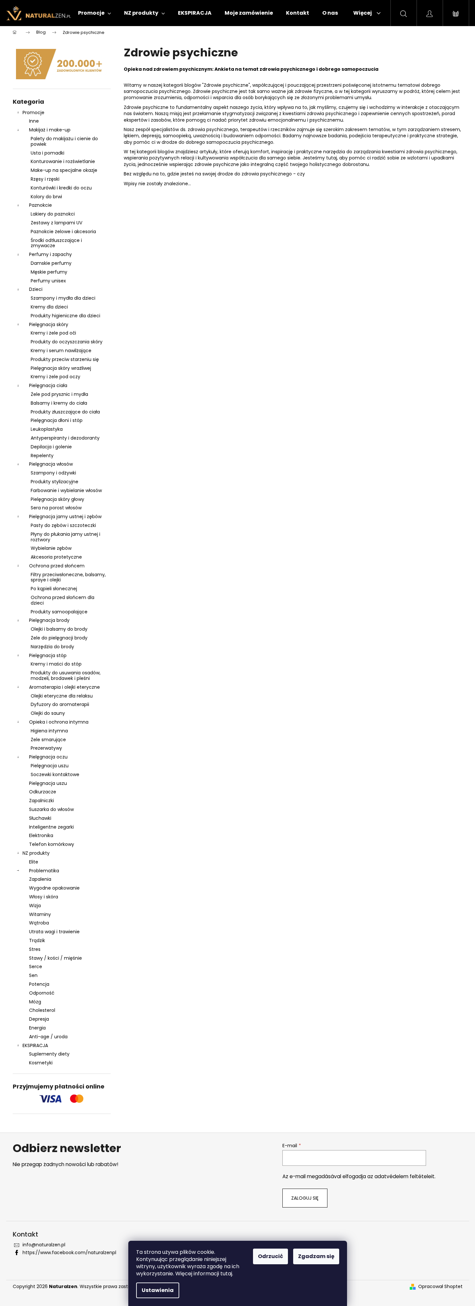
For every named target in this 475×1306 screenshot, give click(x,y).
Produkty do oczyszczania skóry (67, 341)
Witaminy (40, 914)
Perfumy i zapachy (50, 254)
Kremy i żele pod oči (53, 333)
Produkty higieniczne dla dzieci (65, 315)
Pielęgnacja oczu (48, 757)
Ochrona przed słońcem (57, 566)
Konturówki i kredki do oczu (61, 188)
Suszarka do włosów (51, 809)
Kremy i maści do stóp (56, 664)
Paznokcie (40, 205)
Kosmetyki (41, 1062)
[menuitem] (94, 13)
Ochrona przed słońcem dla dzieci (62, 600)
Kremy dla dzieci (49, 307)
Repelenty (42, 455)
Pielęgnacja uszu (50, 765)
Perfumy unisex (48, 281)
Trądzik (37, 940)
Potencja (39, 984)
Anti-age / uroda (48, 1036)
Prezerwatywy (46, 748)
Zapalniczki (41, 800)
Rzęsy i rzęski (45, 179)
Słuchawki (40, 818)
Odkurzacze (42, 791)
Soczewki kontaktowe (55, 774)
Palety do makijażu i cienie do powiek (64, 141)
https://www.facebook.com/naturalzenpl (69, 1252)
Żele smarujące (48, 739)
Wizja (35, 905)
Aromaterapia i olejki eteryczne (64, 687)
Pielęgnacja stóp (48, 655)
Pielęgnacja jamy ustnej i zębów (65, 516)
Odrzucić (270, 1256)
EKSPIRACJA (35, 1045)
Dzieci (35, 289)
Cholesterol (42, 1010)
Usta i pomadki (47, 153)
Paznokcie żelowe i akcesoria (63, 231)
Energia (37, 1028)
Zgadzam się (316, 1256)
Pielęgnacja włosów (51, 464)
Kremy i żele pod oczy (55, 376)
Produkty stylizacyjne (54, 481)
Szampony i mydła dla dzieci (63, 298)
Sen (33, 975)
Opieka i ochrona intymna (58, 722)
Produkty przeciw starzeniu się (65, 359)
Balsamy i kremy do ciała (59, 403)
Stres (34, 949)
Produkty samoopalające (59, 611)
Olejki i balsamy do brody (59, 629)
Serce (35, 966)
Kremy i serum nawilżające (61, 350)
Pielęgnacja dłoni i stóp (57, 420)
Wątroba (39, 923)
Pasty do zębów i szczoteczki (63, 525)
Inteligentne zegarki (51, 827)
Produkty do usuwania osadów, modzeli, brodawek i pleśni (66, 675)
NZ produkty (36, 853)
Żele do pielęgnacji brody (59, 638)
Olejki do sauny (48, 713)
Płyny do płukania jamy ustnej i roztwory (65, 537)
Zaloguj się (305, 1198)
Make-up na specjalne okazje (64, 170)
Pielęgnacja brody (49, 620)
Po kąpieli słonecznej (54, 588)
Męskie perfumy (49, 272)
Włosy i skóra (43, 896)
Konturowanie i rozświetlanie (63, 161)
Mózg (35, 1001)
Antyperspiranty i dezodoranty (65, 438)
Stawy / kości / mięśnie (55, 958)
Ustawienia (158, 1290)
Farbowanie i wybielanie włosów (66, 490)
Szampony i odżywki (53, 473)
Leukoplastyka (47, 429)
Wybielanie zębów (51, 548)
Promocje (33, 112)
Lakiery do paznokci (53, 214)
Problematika (44, 870)
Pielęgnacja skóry (48, 324)
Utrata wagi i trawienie (54, 931)
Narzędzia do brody (52, 646)
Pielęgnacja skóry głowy (57, 499)
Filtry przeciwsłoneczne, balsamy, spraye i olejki (68, 577)
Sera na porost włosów (56, 507)
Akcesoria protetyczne (56, 557)
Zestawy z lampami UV (56, 222)
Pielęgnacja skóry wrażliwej (61, 368)
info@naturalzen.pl (44, 1244)
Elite (33, 862)
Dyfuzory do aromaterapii (60, 704)
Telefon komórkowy (51, 844)
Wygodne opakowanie (54, 888)
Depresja (39, 1019)
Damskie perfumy (51, 263)
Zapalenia (40, 879)
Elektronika (41, 835)
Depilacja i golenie (51, 446)
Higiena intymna (49, 731)
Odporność (42, 993)
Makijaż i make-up (50, 130)
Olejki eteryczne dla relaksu (62, 696)
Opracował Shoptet (440, 1286)
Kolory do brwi (46, 196)
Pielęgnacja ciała (48, 385)
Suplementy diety (49, 1054)
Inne (34, 121)
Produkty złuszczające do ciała (65, 412)
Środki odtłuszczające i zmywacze (56, 243)
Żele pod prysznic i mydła (59, 394)
